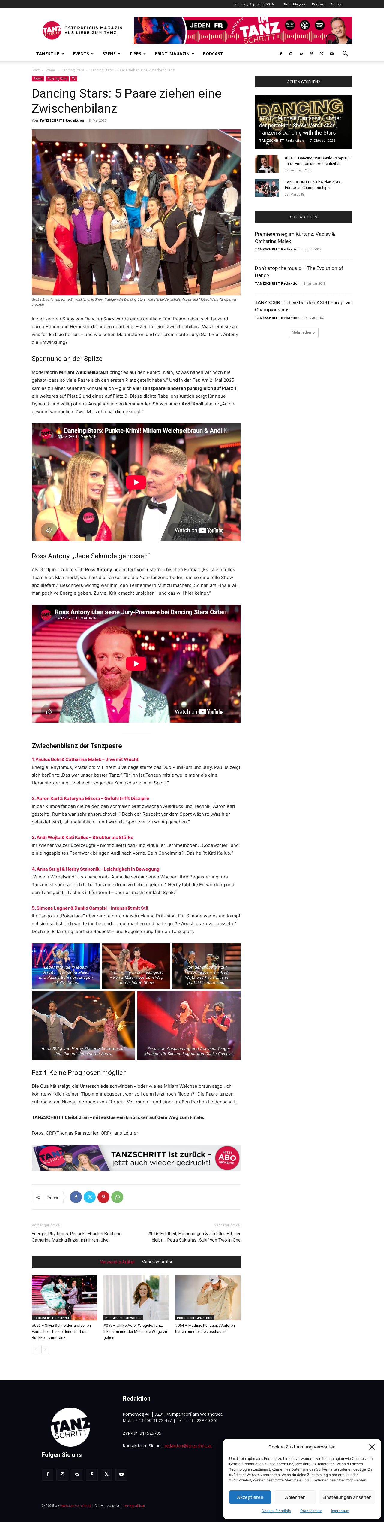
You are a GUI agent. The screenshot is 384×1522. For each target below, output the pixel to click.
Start (36, 70)
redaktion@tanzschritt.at (188, 1445)
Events (81, 53)
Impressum (340, 1510)
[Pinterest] (311, 54)
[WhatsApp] (117, 1197)
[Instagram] (291, 54)
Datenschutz (311, 1510)
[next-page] (45, 1349)
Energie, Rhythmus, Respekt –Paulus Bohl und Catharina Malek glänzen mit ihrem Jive (77, 1237)
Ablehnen (295, 1497)
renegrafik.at (134, 1505)
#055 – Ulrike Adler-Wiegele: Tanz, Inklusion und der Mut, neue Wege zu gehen (135, 1331)
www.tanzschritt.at (75, 1505)
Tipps (135, 53)
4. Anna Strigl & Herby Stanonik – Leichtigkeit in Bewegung (96, 869)
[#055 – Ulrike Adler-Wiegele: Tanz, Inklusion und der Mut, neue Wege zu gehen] (136, 1297)
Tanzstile (47, 53)
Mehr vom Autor (157, 1262)
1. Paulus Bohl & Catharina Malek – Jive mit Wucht (85, 759)
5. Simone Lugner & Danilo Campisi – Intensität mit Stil (90, 908)
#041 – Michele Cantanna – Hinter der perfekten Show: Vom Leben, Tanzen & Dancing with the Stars (300, 125)
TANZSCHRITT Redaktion (62, 120)
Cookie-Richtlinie (276, 1510)
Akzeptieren (250, 1497)
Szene (109, 53)
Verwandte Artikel (117, 1262)
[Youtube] (331, 54)
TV (73, 79)
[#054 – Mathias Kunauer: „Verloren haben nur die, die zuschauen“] (208, 1297)
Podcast (318, 4)
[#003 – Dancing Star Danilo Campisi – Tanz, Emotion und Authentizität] (267, 164)
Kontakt (336, 4)
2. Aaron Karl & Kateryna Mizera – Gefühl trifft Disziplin (90, 798)
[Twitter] (321, 54)
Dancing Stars (72, 70)
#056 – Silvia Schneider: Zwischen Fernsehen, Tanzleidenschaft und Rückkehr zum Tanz (61, 1331)
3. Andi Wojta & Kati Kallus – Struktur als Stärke (83, 837)
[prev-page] (35, 1349)
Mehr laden (301, 332)
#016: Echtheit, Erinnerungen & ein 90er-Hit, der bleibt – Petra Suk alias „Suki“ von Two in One (194, 1237)
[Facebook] (280, 54)
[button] (372, 1447)
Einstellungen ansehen (347, 1497)
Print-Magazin (295, 4)
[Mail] (301, 54)
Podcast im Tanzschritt (51, 1318)
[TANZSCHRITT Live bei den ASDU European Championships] (267, 188)
